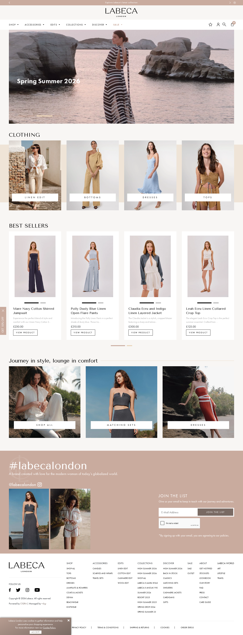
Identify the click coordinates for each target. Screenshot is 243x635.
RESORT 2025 (144, 597)
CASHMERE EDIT (125, 578)
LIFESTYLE (221, 573)
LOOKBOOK (205, 578)
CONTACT (203, 597)
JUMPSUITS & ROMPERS (77, 588)
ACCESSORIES (33, 24)
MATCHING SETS (121, 425)
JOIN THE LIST (215, 512)
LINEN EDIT (35, 197)
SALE (116, 24)
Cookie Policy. (49, 627)
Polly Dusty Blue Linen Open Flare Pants (88, 311)
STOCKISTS (204, 573)
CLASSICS (167, 578)
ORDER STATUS (187, 627)
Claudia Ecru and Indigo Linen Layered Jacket (147, 311)
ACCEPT (35, 632)
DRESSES (150, 197)
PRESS (202, 593)
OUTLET (190, 573)
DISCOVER (98, 24)
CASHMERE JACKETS (172, 593)
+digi (43, 603)
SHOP (12, 24)
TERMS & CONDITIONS (107, 627)
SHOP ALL (44, 425)
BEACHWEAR (72, 602)
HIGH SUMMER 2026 (147, 568)
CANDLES (97, 568)
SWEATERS (168, 588)
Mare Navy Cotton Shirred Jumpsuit (33, 311)
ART (219, 568)
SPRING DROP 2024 (146, 607)
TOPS (208, 197)
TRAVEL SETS (98, 578)
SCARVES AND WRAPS (103, 573)
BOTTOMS (92, 197)
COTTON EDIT (124, 573)
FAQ (201, 588)
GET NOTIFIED (205, 568)
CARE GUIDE (205, 602)
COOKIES (164, 627)
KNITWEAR (71, 607)
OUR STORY (204, 583)
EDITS (54, 24)
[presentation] (9, 3)
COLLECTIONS (74, 24)
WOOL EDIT (123, 583)
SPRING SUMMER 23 (147, 612)
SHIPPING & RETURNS (139, 627)
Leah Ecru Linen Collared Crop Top (206, 311)
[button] (22, 115)
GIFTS (165, 602)
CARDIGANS (168, 597)
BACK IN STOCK (170, 573)
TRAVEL (220, 578)
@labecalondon (22, 484)
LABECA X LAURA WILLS (148, 583)
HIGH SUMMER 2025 (147, 602)
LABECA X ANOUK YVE (148, 588)
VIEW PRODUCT (25, 332)
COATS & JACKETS (75, 593)
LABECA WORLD (225, 563)
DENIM (70, 597)
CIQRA (23, 603)
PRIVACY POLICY (79, 627)
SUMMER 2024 (144, 593)
